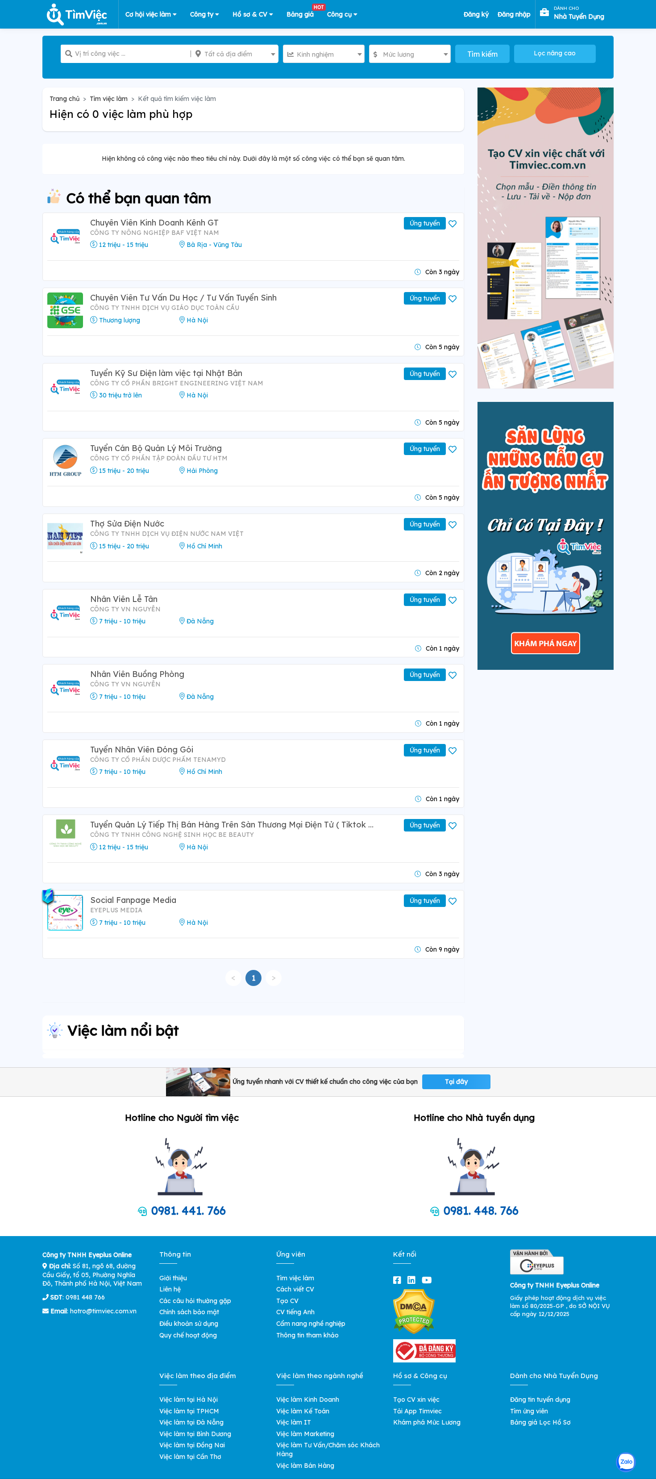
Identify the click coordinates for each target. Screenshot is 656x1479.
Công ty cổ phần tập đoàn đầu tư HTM (159, 458)
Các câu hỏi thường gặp (195, 1301)
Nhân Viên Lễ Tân (124, 599)
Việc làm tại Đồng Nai (192, 1445)
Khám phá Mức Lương (427, 1422)
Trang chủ (64, 99)
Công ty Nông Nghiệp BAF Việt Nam (154, 233)
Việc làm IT (293, 1422)
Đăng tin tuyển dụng (540, 1399)
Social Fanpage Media (133, 900)
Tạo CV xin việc (416, 1399)
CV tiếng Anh (295, 1312)
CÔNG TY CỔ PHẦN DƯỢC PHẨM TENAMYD (158, 760)
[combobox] (234, 54)
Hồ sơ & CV (251, 14)
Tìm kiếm (482, 54)
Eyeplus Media (116, 910)
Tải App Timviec (417, 1411)
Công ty (202, 14)
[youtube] (429, 1280)
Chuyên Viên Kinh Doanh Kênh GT (154, 222)
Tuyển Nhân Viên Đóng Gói (141, 749)
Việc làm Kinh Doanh (307, 1399)
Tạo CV (287, 1301)
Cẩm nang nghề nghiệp (310, 1324)
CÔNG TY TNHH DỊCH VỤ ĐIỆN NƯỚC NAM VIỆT (167, 534)
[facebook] (399, 1280)
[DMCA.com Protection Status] (414, 1311)
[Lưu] (453, 224)
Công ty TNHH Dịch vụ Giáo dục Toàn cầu (164, 308)
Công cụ (340, 14)
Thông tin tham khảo (307, 1335)
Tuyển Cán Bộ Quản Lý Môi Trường (156, 448)
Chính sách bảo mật (189, 1312)
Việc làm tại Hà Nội (188, 1399)
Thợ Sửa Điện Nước (127, 523)
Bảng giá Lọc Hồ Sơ (540, 1422)
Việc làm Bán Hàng (305, 1466)
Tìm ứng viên (529, 1411)
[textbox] (234, 54)
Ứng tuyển (425, 223)
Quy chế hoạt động (188, 1335)
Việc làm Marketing (305, 1434)
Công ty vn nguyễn (125, 609)
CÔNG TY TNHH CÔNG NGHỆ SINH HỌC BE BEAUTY (172, 835)
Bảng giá (303, 12)
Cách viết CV (295, 1289)
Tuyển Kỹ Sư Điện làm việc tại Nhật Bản (166, 373)
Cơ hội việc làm (149, 14)
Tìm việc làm (109, 99)
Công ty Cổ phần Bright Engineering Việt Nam (176, 383)
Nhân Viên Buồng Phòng (137, 674)
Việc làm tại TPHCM (189, 1411)
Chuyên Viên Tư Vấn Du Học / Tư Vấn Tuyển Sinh (183, 297)
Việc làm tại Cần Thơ (190, 1457)
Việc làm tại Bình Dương (195, 1434)
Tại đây (456, 1082)
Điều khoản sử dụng (188, 1324)
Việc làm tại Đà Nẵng (191, 1422)
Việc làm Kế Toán (302, 1411)
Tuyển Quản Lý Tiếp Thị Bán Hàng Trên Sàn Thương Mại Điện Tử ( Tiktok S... (233, 824)
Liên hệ (170, 1289)
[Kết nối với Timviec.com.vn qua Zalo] (626, 1462)
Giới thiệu (173, 1278)
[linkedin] (413, 1280)
